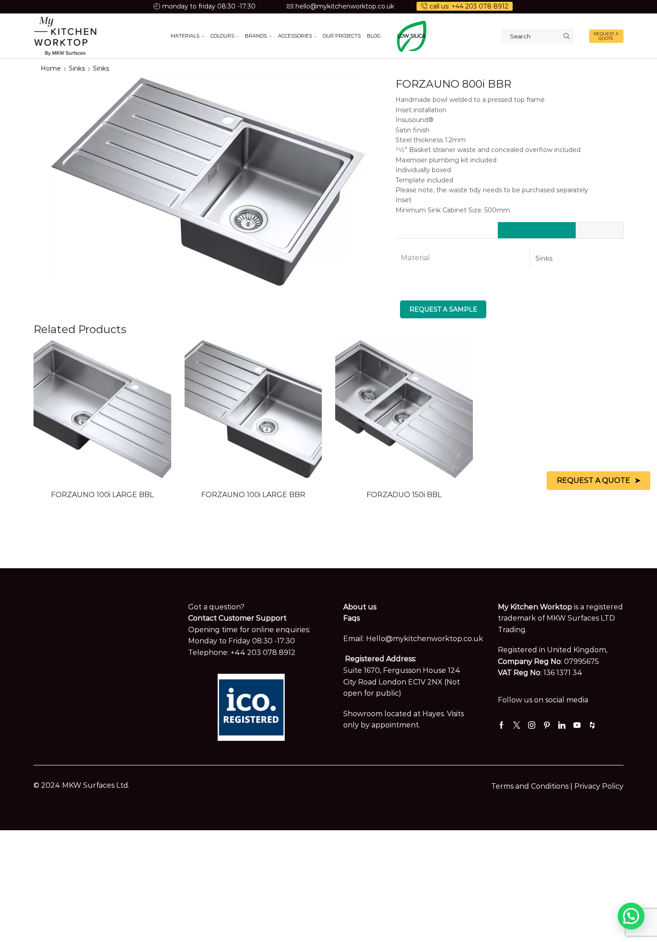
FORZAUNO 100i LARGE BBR (253, 494)
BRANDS (256, 36)
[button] (631, 916)
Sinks (77, 68)
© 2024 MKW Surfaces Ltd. (82, 785)
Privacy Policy (598, 786)
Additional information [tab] (537, 230)
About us (359, 607)
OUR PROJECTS (342, 36)
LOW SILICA (411, 36)
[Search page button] (566, 36)
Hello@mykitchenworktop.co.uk (424, 638)
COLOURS (222, 36)
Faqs (351, 618)
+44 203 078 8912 (263, 652)
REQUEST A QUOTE (606, 36)
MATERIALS (185, 36)
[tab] (536, 230)
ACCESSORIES (295, 36)
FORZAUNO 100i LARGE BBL (102, 494)
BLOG (374, 36)
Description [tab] (599, 230)
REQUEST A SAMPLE (443, 309)
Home (51, 68)
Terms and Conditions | (532, 786)
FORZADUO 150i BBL (404, 494)
